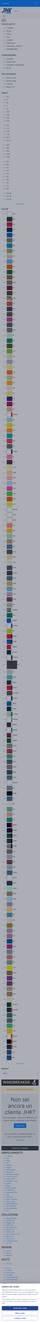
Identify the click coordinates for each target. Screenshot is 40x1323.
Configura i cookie (20, 1318)
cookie (32, 1299)
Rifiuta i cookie (20, 1313)
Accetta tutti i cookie (20, 1308)
